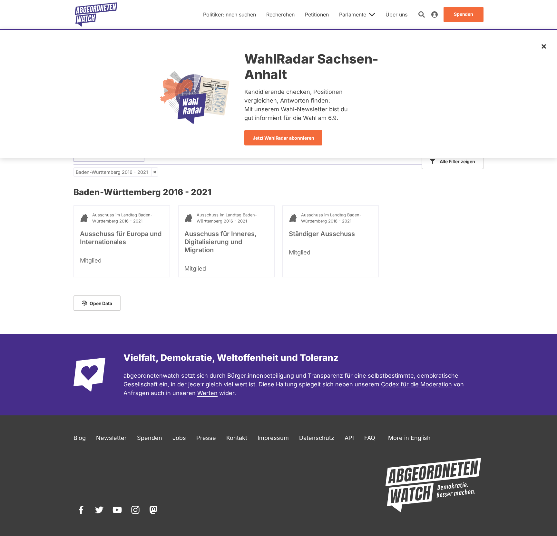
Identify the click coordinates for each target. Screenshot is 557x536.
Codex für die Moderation (416, 384)
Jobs (179, 437)
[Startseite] (96, 14)
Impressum (273, 437)
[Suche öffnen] (421, 14)
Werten (207, 393)
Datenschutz (316, 437)
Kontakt (236, 437)
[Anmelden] (434, 14)
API (349, 437)
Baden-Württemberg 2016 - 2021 (112, 172)
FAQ (369, 437)
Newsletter (111, 437)
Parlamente (352, 14)
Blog (79, 437)
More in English (409, 437)
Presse (206, 437)
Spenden (149, 437)
